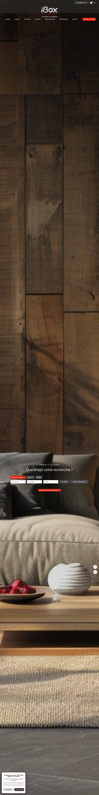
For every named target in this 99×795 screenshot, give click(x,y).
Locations (27, 19)
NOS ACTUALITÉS (50, 19)
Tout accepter (19, 789)
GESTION (37, 19)
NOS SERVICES (63, 19)
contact (75, 19)
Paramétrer (8, 789)
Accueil (8, 19)
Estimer (39, 477)
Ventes (17, 19)
